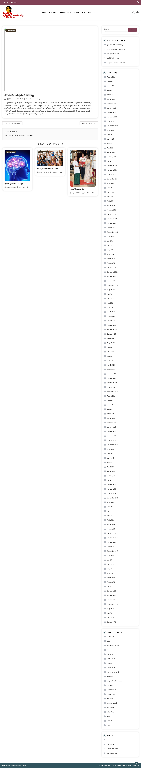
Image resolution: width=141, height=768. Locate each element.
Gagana (76, 12)
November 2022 (112, 276)
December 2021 (112, 325)
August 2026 (111, 77)
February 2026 (111, 103)
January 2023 (111, 267)
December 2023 (112, 219)
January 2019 (111, 480)
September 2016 (112, 604)
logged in (17, 135)
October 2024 (111, 174)
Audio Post (110, 636)
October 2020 (111, 387)
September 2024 (112, 179)
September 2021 (112, 338)
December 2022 (112, 272)
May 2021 (110, 356)
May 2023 (110, 250)
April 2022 (110, 307)
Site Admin (22, 187)
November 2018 (112, 489)
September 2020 (112, 391)
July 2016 (110, 613)
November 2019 (112, 436)
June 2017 (110, 564)
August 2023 (111, 236)
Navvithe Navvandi (113, 672)
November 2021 (112, 329)
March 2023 (111, 259)
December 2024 (112, 165)
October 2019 (111, 440)
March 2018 (111, 524)
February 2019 (111, 476)
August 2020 (111, 396)
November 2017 (112, 542)
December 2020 (112, 378)
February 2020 (111, 422)
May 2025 (110, 143)
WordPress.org (112, 753)
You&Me (110, 721)
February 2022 (111, 316)
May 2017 (110, 569)
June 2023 (110, 245)
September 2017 (112, 551)
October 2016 (111, 600)
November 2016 (112, 595)
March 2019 (111, 471)
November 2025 (112, 117)
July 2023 (110, 241)
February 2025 (111, 157)
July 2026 (110, 81)
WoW (83, 12)
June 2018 (110, 511)
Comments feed (112, 749)
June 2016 (110, 617)
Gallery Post (111, 667)
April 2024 (110, 201)
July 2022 (110, 294)
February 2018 (111, 529)
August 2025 (111, 130)
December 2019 (112, 431)
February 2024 (111, 210)
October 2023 (111, 228)
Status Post (111, 694)
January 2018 (111, 533)
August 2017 (111, 555)
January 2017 (111, 586)
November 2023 (112, 223)
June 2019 (110, 458)
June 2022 (110, 298)
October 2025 (111, 121)
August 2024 (111, 183)
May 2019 (110, 462)
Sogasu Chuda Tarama (114, 681)
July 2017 (110, 560)
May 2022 (110, 303)
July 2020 (110, 400)
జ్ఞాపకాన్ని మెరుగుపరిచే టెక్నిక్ (14, 183)
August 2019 (111, 449)
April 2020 (110, 414)
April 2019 (110, 467)
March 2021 (111, 365)
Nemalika (91, 12)
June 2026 (110, 86)
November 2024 (112, 170)
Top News (110, 698)
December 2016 (112, 591)
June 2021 (110, 352)
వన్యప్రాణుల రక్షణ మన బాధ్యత (116, 62)
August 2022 (111, 290)
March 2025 (111, 152)
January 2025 (111, 161)
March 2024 (111, 205)
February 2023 (111, 263)
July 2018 (110, 507)
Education (110, 654)
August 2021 (111, 343)
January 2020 (111, 427)
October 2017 (111, 547)
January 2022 (111, 321)
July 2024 (110, 188)
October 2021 (111, 334)
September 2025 (112, 126)
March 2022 (111, 312)
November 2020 (112, 383)
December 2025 (112, 112)
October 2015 (111, 622)
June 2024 (110, 192)
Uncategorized (112, 703)
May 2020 (110, 409)
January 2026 (111, 108)
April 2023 (110, 254)
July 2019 (110, 453)
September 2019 (112, 445)
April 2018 (110, 520)
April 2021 (110, 360)
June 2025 (110, 139)
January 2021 (111, 374)
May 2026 (110, 90)
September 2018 (112, 498)
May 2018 (110, 515)
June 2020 (110, 405)
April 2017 (110, 573)
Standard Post (111, 690)
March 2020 (111, 418)
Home (43, 12)
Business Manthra (113, 645)
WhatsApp (53, 12)
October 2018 (111, 493)
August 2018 (111, 502)
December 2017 (112, 538)
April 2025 (110, 148)
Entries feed (111, 744)
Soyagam (110, 685)
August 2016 (111, 609)
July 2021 (110, 347)
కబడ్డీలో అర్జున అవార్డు (113, 58)
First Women (111, 659)
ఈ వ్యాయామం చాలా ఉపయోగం (47, 168)
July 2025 (110, 134)
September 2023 (112, 232)
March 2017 (111, 578)
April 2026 (110, 95)
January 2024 (111, 214)
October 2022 (111, 281)
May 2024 (110, 197)
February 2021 (111, 369)
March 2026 (111, 99)
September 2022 (112, 285)
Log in (109, 740)
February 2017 (111, 582)
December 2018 (112, 484)
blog (108, 641)
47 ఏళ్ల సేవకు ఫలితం (77, 189)
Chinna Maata (65, 12)
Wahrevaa (110, 707)
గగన (108, 725)
